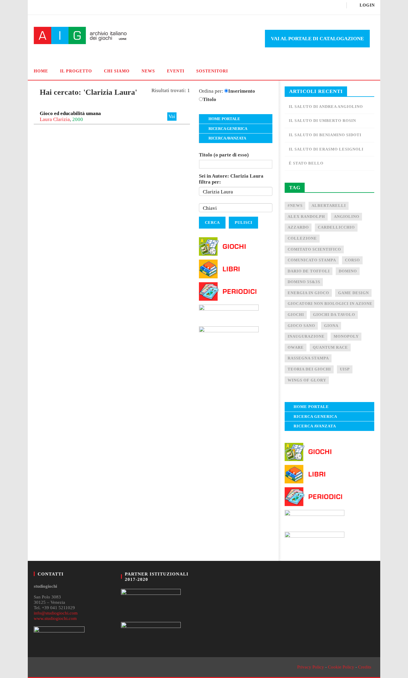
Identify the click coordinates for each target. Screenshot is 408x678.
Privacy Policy (310, 667)
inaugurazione (306, 336)
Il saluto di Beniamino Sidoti (325, 135)
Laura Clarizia (55, 119)
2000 (77, 119)
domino (348, 271)
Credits (364, 667)
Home (41, 71)
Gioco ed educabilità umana (70, 113)
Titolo (209, 99)
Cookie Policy (341, 667)
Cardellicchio (336, 227)
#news (295, 205)
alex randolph (306, 216)
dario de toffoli (309, 271)
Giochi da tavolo (334, 314)
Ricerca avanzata (227, 138)
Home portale (224, 119)
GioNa (331, 325)
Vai (171, 116)
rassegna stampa (308, 358)
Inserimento (241, 91)
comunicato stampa (312, 260)
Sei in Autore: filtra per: (231, 179)
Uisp (345, 369)
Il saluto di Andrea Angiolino (326, 106)
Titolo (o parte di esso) (224, 155)
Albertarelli (329, 205)
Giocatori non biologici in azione (330, 303)
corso (352, 260)
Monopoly (346, 336)
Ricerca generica (227, 128)
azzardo (298, 227)
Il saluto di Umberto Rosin (322, 120)
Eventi (175, 71)
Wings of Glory (307, 380)
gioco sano (301, 325)
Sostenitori (212, 71)
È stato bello (306, 163)
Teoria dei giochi (309, 369)
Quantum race (330, 347)
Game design (353, 293)
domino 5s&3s (304, 282)
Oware (296, 347)
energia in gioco (308, 293)
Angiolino (346, 216)
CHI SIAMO (117, 71)
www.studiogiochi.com (55, 618)
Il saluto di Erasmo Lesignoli (326, 149)
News (148, 71)
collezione (302, 238)
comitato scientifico (314, 249)
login (367, 5)
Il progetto (76, 71)
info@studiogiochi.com (56, 613)
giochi (296, 314)
